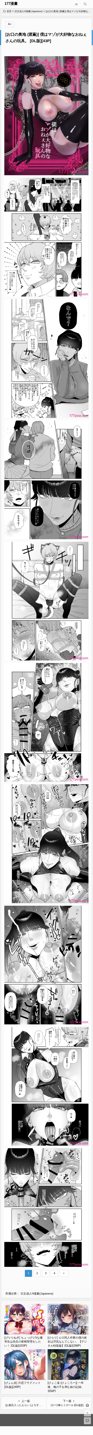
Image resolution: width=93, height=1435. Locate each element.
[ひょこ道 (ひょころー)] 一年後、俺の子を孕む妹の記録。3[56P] (66, 1386)
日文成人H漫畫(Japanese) (28, 11)
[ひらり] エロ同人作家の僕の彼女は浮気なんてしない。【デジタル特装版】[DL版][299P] (67, 1341)
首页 (9, 11)
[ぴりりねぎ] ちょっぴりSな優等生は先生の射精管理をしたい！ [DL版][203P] (23, 1341)
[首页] (87, 1405)
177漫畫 (11, 4)
